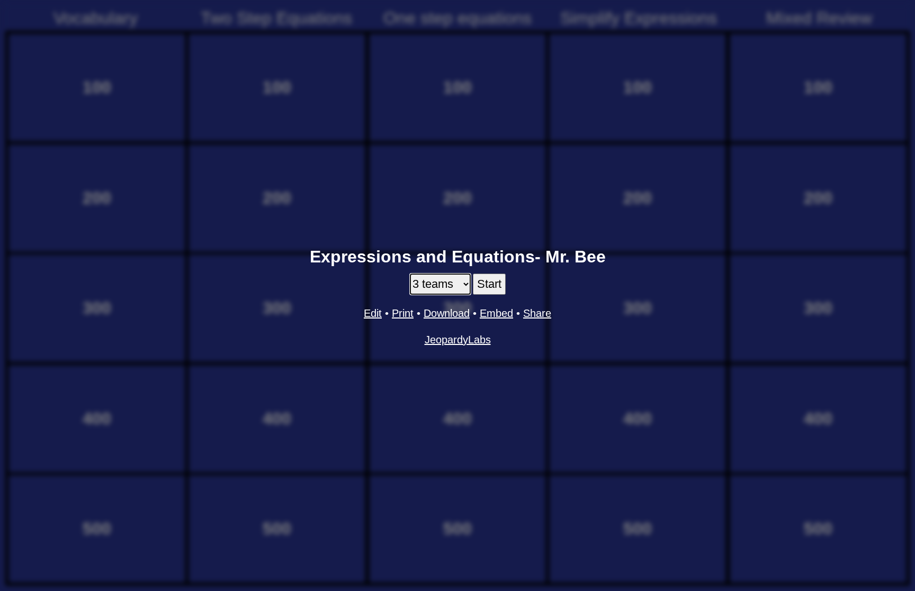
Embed (496, 313)
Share (537, 313)
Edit (373, 313)
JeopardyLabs (458, 339)
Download (447, 313)
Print (403, 313)
